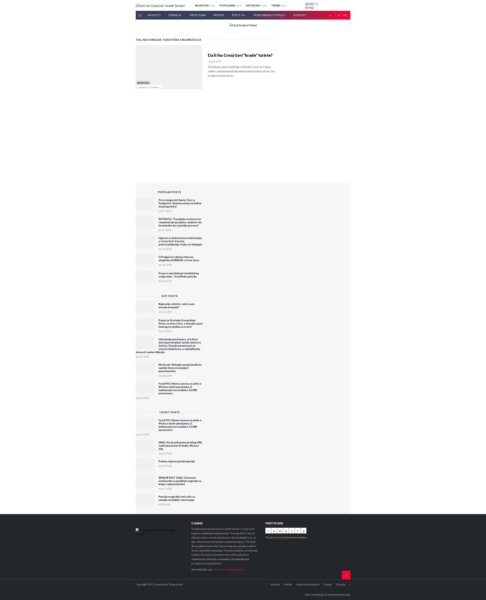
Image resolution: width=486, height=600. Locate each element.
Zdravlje (175, 15)
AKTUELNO (256, 5)
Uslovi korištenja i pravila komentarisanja (327, 594)
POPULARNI (230, 5)
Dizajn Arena (176, 584)
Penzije (288, 584)
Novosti (154, 15)
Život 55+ (239, 15)
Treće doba (197, 15)
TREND (279, 5)
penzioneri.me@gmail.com (228, 569)
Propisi (219, 15)
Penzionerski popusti (269, 15)
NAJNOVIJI (205, 5)
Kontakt (300, 15)
